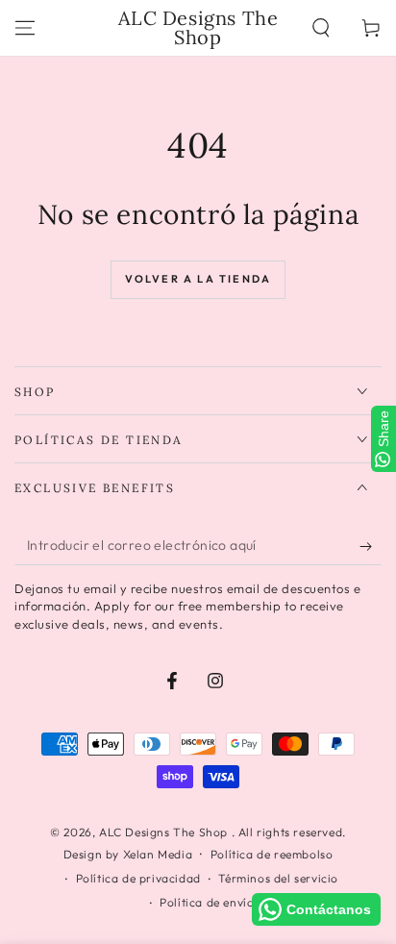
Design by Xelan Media (128, 854)
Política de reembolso (272, 854)
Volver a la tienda (198, 279)
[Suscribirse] (370, 546)
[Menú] (25, 28)
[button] (321, 28)
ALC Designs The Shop (165, 832)
